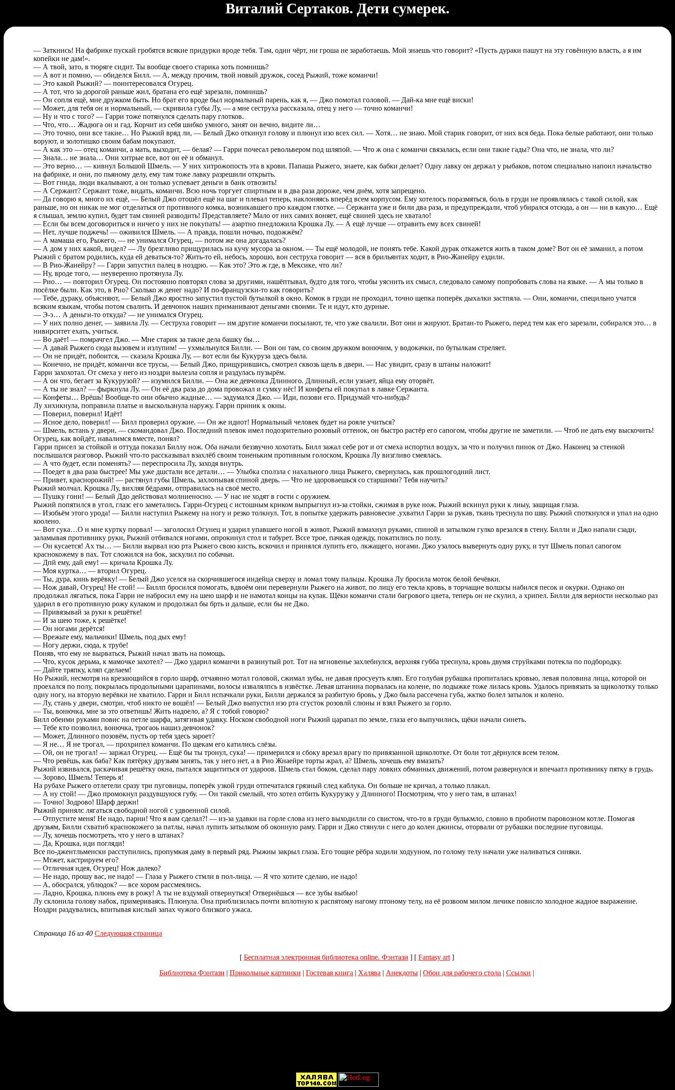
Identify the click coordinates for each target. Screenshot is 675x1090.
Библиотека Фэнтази (192, 973)
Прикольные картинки (265, 973)
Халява (369, 973)
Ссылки (518, 973)
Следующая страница (128, 933)
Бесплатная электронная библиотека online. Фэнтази (326, 957)
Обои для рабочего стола (462, 973)
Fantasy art (434, 957)
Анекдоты (402, 973)
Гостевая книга (329, 973)
